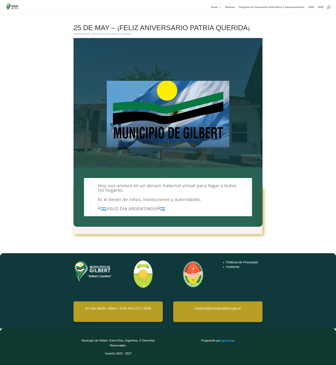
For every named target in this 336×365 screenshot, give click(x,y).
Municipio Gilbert (83, 33)
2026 (320, 7)
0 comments (126, 33)
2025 (311, 7)
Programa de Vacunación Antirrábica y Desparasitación (271, 7)
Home (214, 7)
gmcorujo (228, 340)
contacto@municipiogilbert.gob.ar (217, 308)
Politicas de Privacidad (242, 262)
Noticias (230, 7)
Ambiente (232, 267)
